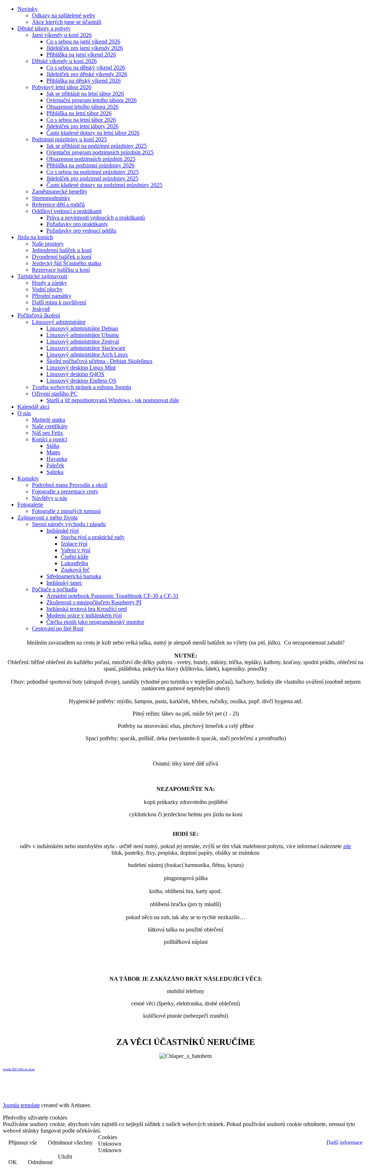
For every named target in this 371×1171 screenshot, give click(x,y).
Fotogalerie (30, 504)
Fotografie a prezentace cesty (65, 491)
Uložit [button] (65, 1157)
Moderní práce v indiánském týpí (84, 615)
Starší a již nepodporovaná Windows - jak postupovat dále (112, 400)
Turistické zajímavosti (42, 276)
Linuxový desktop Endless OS (81, 381)
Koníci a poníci (49, 439)
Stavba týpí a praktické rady (93, 537)
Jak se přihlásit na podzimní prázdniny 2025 (96, 146)
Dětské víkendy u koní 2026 (64, 61)
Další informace (344, 1142)
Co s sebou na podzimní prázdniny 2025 (92, 172)
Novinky (27, 9)
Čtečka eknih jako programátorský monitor (95, 622)
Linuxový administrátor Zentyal (82, 341)
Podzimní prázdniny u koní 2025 (69, 139)
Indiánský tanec (64, 583)
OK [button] (12, 1162)
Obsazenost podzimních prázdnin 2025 (91, 159)
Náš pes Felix (47, 433)
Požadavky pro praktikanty (77, 224)
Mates (53, 452)
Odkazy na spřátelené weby (63, 15)
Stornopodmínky (51, 198)
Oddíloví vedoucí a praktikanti (66, 211)
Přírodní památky (51, 296)
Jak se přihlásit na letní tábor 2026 (85, 94)
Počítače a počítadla (54, 589)
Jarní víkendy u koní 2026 (62, 35)
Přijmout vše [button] (22, 1142)
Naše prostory (48, 244)
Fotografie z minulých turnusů (66, 511)
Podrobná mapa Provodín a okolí (69, 485)
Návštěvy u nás (49, 498)
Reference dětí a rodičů (58, 204)
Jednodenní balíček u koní (62, 250)
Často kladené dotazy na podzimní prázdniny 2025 (104, 185)
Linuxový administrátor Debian (82, 328)
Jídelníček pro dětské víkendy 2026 (86, 74)
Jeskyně (41, 309)
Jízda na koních (35, 237)
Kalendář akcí (33, 407)
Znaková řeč (75, 570)
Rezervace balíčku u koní (61, 270)
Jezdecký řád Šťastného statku (66, 263)
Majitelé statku (48, 420)
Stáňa (52, 446)
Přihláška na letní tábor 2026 (79, 113)
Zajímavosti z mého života (47, 517)
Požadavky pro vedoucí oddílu (81, 231)
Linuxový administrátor (59, 322)
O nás (24, 413)
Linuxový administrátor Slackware (85, 348)
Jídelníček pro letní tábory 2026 (82, 126)
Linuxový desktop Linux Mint (81, 367)
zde (347, 846)
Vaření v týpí (75, 550)
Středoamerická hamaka (73, 576)
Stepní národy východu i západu (69, 524)
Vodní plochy (47, 289)
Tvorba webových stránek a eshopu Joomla (81, 387)
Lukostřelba (74, 563)
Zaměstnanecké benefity (59, 191)
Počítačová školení (38, 315)
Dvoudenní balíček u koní (61, 257)
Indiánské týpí (62, 531)
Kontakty (28, 478)
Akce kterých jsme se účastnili (66, 22)
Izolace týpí (74, 544)
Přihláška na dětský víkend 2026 (83, 81)
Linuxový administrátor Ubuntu (82, 335)
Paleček (55, 465)
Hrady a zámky (49, 283)
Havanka (56, 459)
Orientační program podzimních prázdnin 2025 (100, 152)
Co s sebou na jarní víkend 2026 (83, 41)
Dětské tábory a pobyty (44, 28)
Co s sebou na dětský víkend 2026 (85, 67)
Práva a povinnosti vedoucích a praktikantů (95, 217)
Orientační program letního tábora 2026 (91, 100)
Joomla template (21, 1105)
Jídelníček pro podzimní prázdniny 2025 (92, 178)
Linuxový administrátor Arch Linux (87, 354)
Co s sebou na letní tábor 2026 (81, 120)
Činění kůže (74, 557)
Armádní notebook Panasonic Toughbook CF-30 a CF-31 (112, 596)
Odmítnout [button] (40, 1162)
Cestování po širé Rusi (57, 628)
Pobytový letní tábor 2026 (61, 87)
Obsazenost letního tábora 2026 (82, 107)
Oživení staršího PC (55, 394)
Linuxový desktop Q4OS (75, 374)
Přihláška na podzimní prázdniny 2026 (90, 165)
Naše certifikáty (50, 426)
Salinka (54, 472)
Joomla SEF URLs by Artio (19, 1069)
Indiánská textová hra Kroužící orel (86, 609)
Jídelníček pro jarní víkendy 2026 (84, 48)
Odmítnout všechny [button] (70, 1142)
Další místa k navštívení (59, 302)
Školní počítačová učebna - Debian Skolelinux (99, 361)
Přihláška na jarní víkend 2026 (81, 54)
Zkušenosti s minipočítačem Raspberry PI (93, 602)
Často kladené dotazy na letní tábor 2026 (92, 133)
